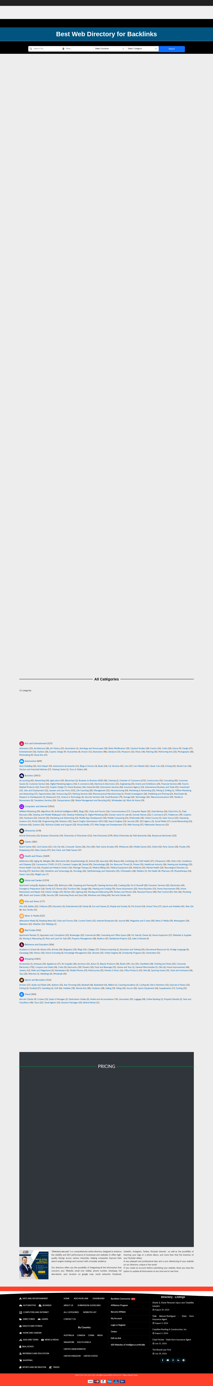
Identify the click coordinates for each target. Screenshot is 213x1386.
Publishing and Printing (158, 794)
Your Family (28, 910)
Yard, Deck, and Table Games (64, 850)
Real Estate (179, 794)
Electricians (175, 885)
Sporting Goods (158, 971)
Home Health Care (27, 868)
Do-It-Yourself (137, 885)
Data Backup (157, 812)
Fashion (40, 752)
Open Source (168, 818)
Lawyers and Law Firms (59, 791)
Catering (112, 781)
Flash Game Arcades (105, 847)
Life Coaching (82, 791)
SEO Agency (145, 821)
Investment (184, 787)
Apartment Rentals (27, 935)
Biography (67, 950)
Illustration (98, 752)
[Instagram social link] (173, 1360)
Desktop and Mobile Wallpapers (47, 815)
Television (23, 924)
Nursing (22, 871)
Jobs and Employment (34, 791)
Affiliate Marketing (27, 812)
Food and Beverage (103, 967)
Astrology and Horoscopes (91, 749)
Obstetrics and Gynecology (57, 871)
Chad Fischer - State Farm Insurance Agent (171, 1340)
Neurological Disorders (174, 868)
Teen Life (189, 907)
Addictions (24, 861)
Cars (126, 766)
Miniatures (124, 847)
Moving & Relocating (32, 939)
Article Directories (27, 836)
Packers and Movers (123, 892)
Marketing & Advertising (140, 791)
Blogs (81, 812)
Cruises (40, 999)
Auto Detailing (25, 766)
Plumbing (187, 892)
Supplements (165, 988)
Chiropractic (160, 861)
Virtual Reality (83, 825)
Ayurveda (104, 861)
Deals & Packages (57, 999)
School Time (151, 907)
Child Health (144, 861)
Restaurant (51, 797)
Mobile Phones (76, 971)
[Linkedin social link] (178, 1360)
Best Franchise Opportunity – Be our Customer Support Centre (106, 479)
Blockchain (70, 781)
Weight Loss (40, 875)
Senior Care (24, 875)
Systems (36, 825)
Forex (42, 787)
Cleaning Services (105, 885)
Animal (92, 861)
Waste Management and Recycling (90, 800)
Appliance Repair (46, 885)
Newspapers (179, 921)
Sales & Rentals (139, 939)
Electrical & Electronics (104, 784)
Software (23, 825)
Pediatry (140, 871)
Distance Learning (108, 950)
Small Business (111, 797)
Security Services (92, 797)
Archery (22, 985)
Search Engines (115, 821)
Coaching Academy (126, 985)
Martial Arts (81, 988)
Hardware (28, 818)
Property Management (82, 939)
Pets (176, 892)
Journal (121, 921)
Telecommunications (160, 797)
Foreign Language (178, 950)
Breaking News (46, 921)
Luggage (137, 999)
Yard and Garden (118, 895)
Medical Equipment (119, 868)
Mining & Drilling (163, 791)
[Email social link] (168, 1360)
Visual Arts (38, 755)
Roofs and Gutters (32, 895)
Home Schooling (53, 953)
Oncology (77, 871)
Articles (55, 950)
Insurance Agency (132, 787)
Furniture (72, 889)
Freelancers (173, 815)
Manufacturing (117, 791)
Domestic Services (156, 885)
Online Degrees (111, 953)
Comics (153, 749)
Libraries (95, 953)
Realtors (100, 939)
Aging (36, 861)
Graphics (187, 815)
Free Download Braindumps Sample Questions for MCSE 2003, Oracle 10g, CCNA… (106, 125)
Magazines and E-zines (140, 921)
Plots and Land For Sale (56, 939)
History (37, 953)
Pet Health (153, 871)
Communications (118, 812)
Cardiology (130, 861)
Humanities (72, 752)
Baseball (85, 985)
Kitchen (67, 892)
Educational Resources (156, 950)
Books (123, 964)
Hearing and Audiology (177, 865)
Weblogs (50, 924)
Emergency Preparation (29, 889)
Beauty (117, 861)
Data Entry (173, 812)
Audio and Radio (38, 985)
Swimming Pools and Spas (71, 895)
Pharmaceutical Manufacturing (107, 794)
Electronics (72, 967)
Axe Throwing (70, 985)
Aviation (55, 985)
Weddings (44, 974)
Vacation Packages (69, 1003)
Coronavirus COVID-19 (46, 865)
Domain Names (139, 815)
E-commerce (83, 784)
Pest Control (163, 892)
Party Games (168, 847)
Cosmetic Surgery (70, 865)
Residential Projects (118, 939)
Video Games (40, 850)
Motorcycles (93, 971)
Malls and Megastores (41, 971)
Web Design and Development (108, 825)
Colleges (91, 950)
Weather (37, 924)
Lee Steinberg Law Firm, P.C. (107, 243)
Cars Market (139, 766)
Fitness (136, 865)
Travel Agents (50, 1003)
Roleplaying (24, 850)
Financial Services (169, 784)
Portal (34, 821)
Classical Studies (137, 749)
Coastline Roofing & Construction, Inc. (169, 1330)
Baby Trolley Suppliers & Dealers (107, 656)
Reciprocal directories (161, 836)
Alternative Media (27, 921)
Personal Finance (144, 892)
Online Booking (153, 999)
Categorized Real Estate (107, 361)
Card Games (42, 847)
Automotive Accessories (64, 766)
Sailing (108, 988)
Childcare (43, 907)
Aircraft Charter (26, 999)
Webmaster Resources (154, 825)
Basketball (98, 985)
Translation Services (43, 800)
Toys (21, 974)
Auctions (82, 964)
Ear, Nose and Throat (119, 865)
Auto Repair (42, 766)
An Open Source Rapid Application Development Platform (106, 449)
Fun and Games (99, 907)
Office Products (131, 971)
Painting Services (80, 794)
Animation (24, 749)
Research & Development (30, 797)
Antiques (38, 964)
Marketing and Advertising (62, 818)
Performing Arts (165, 752)
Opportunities (45, 794)
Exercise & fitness (177, 985)
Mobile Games (140, 847)
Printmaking (24, 755)
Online (155, 847)
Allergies (46, 861)
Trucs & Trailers (76, 770)
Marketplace (60, 971)
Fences (59, 889)
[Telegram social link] (183, 1360)
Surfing (179, 988)
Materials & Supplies (182, 935)
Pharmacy (165, 871)
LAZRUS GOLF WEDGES (106, 538)
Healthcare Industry (153, 865)
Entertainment (25, 752)
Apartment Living (27, 885)
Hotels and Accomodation (102, 999)
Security (131, 821)
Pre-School (136, 907)
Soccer (130, 988)
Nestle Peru (106, 567)
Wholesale (58, 974)
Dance (175, 749)
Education (57, 907)
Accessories (24, 964)
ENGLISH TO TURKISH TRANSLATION (106, 184)
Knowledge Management (75, 953)
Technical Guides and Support (58, 825)
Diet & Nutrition (157, 985)
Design (185, 749)
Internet (41, 818)
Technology (140, 797)
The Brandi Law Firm (161, 1350)
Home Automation (124, 889)
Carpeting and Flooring (83, 885)
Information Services (109, 787)
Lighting (79, 892)
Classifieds (144, 964)
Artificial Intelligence (64, 812)
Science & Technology (71, 797)
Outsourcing (61, 794)
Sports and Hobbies (171, 907)
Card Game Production (106, 272)
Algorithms (46, 812)
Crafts (164, 749)
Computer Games (73, 847)
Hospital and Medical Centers (54, 868)
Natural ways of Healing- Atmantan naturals (106, 390)
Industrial (91, 787)
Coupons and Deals (44, 967)
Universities (151, 953)
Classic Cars (155, 766)
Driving (168, 766)
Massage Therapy (81, 868)
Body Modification (116, 749)
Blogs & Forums (87, 766)
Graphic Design (56, 752)
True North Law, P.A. (106, 95)
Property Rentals (171, 999)
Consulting (168, 781)
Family (48, 889)
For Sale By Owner (139, 935)
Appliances (52, 964)
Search (172, 49)
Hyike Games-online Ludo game (106, 420)
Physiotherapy (180, 871)
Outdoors (96, 988)
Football (33, 988)
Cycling (142, 985)
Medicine (137, 868)
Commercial (90, 935)
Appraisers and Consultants (52, 935)
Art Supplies (67, 964)
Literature (112, 752)
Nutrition (35, 871)
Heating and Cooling (101, 889)
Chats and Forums (97, 812)
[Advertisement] (106, 717)
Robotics (63, 821)
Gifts (161, 967)
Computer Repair (138, 812)
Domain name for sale (119, 815)
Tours (36, 1003)
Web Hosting (133, 825)
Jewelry (22, 971)
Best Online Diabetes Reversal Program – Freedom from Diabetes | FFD (106, 597)
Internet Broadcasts (105, 921)
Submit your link (49, 1233)
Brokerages (75, 935)
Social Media (160, 821)
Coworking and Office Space (113, 935)
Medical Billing (99, 868)
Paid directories (140, 836)
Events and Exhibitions (146, 784)
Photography (183, 752)
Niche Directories (121, 836)
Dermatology (99, 865)
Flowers (85, 967)
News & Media (162, 921)
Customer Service (37, 784)
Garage (84, 889)
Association (70, 749)
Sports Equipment (146, 988)
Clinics (174, 861)
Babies (31, 907)
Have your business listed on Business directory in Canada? (106, 508)
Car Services (113, 766)
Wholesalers (117, 800)
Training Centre (59, 770)
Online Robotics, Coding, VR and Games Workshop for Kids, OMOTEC (106, 154)
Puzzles (182, 847)
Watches (32, 974)
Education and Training (130, 950)
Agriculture (55, 781)
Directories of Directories (75, 836)
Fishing (22, 988)
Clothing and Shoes (163, 964)
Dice (88, 847)
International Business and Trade (159, 787)
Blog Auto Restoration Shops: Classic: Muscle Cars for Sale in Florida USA (106, 331)
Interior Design (52, 892)
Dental (85, 865)
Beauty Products (107, 964)
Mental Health (152, 868)
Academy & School (27, 950)
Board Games (25, 847)
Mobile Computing (115, 818)
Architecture (39, 749)
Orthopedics (126, 871)
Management (100, 791)
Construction (153, 781)
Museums (126, 752)
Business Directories (50, 836)
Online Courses (151, 818)
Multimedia (134, 818)
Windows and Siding (97, 895)
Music (138, 752)
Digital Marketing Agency (61, 784)
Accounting (24, 781)
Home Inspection (160, 935)
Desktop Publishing (75, 815)
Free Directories (100, 836)
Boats (100, 766)
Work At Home (133, 800)
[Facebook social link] (162, 1360)
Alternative (60, 861)
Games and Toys (124, 967)
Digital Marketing (95, 815)
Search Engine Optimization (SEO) (88, 821)
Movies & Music (112, 971)
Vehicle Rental (89, 1003)
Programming (48, 821)
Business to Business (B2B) (91, 781)
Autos (93, 964)
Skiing (119, 988)
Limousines (124, 999)
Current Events (85, 921)
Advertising (40, 781)
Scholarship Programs (132, 953)
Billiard (111, 985)
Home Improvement (166, 889)
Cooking (122, 885)
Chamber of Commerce (130, 781)
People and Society (118, 907)
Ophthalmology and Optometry (101, 871)
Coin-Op (56, 847)
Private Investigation (134, 794)
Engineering (125, 784)
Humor (84, 752)
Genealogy (24, 953)
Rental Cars (182, 766)
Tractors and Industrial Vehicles (33, 770)
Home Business (75, 787)
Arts (21, 907)
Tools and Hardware (179, 971)
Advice (43, 950)
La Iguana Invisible (106, 302)
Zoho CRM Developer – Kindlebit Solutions (106, 213)
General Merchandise (145, 967)
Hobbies (67, 988)
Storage (126, 797)
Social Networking (179, 821)
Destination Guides (77, 999)
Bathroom (63, 885)
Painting (149, 752)
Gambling (46, 988)
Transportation (63, 800)
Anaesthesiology (77, 861)
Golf (56, 988)
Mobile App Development (90, 818)
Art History (55, 749)
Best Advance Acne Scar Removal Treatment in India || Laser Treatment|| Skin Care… (106, 627)
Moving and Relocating (98, 892)
